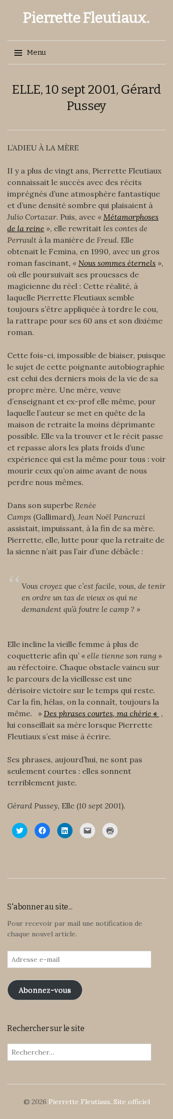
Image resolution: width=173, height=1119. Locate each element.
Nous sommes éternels (117, 263)
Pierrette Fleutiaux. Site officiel (99, 1101)
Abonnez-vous (45, 990)
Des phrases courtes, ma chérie (97, 713)
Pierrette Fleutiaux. (86, 17)
